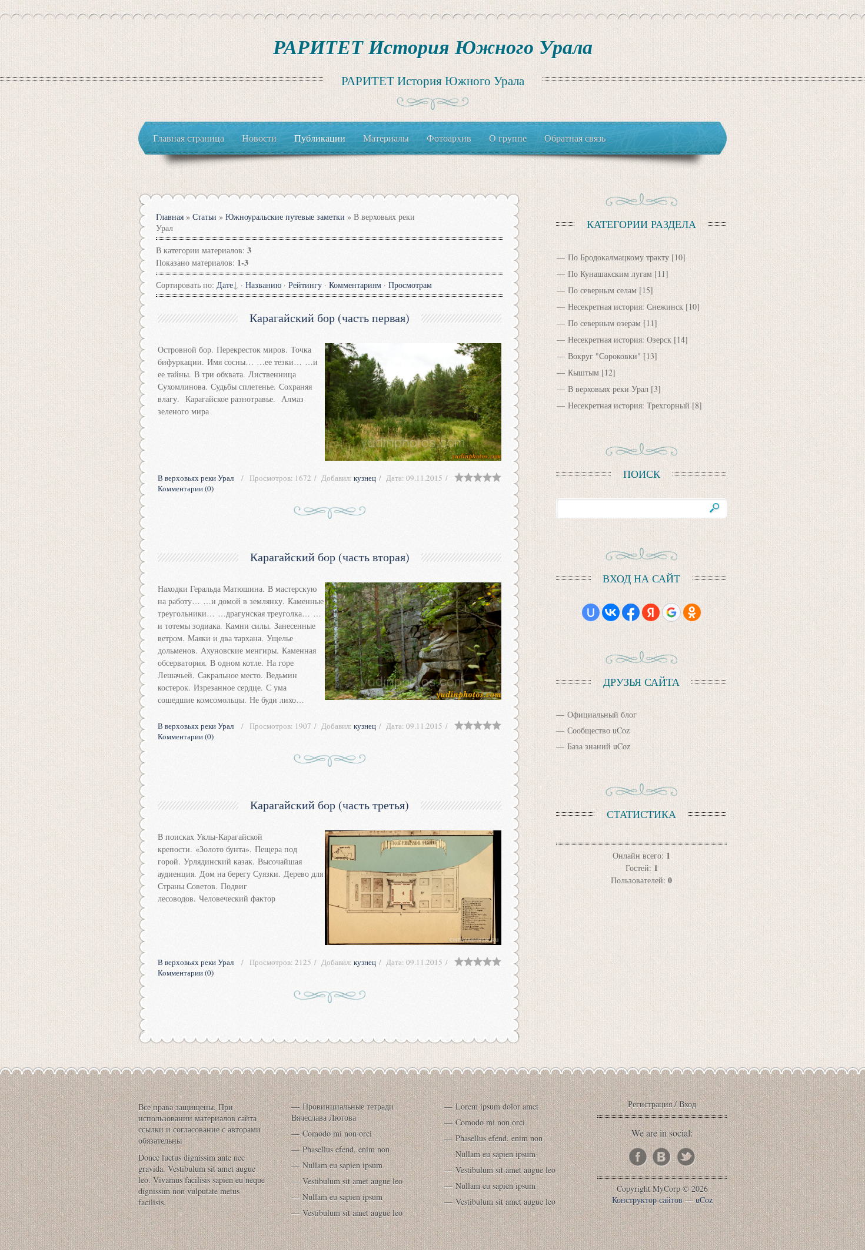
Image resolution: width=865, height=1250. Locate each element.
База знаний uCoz (598, 746)
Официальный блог (602, 714)
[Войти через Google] (671, 612)
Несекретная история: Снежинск (625, 306)
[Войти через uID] (591, 612)
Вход (687, 1104)
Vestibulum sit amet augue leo (352, 1181)
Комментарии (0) (186, 488)
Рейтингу (305, 284)
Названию (263, 284)
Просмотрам (410, 284)
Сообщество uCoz (598, 730)
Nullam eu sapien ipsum (342, 1165)
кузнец (365, 477)
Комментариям (355, 284)
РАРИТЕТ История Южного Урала (433, 46)
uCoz (704, 1199)
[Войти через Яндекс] (651, 612)
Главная (170, 216)
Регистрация (650, 1104)
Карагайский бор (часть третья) (329, 805)
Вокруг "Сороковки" (604, 355)
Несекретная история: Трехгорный (629, 405)
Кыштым (583, 372)
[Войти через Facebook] (631, 612)
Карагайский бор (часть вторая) (330, 557)
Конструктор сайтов (647, 1199)
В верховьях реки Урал (196, 477)
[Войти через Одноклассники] (692, 612)
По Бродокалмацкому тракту (618, 257)
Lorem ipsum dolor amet (496, 1106)
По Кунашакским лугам (610, 273)
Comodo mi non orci (337, 1133)
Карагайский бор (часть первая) (329, 318)
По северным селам (602, 290)
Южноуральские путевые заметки (285, 216)
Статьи (204, 216)
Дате (225, 284)
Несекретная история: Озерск (619, 339)
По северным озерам (604, 323)
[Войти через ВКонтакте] (611, 612)
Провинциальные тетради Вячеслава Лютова (342, 1112)
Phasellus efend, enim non (346, 1149)
